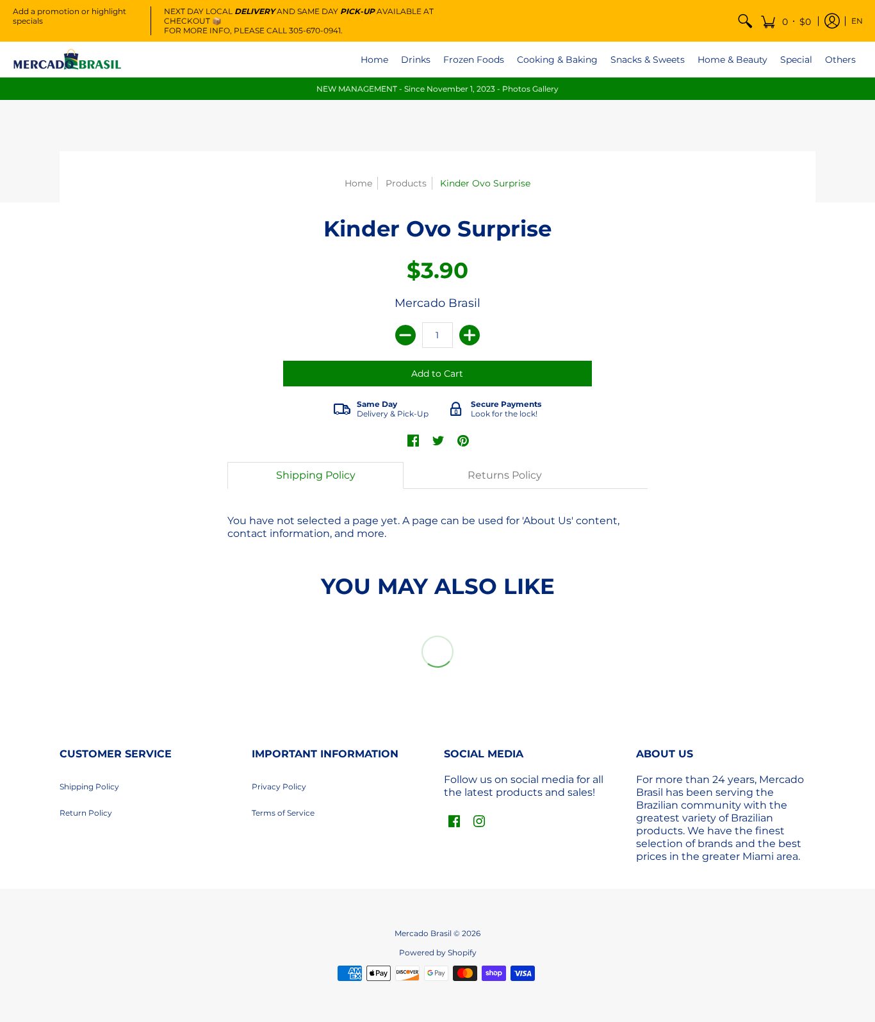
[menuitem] (744, 21)
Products (406, 183)
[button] (785, 21)
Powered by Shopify (438, 952)
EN (857, 21)
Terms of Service (283, 813)
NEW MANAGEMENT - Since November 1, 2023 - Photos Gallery (437, 89)
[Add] (469, 335)
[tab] (315, 475)
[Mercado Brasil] (67, 59)
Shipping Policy (89, 786)
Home (358, 183)
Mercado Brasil (437, 303)
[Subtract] (405, 335)
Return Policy (86, 813)
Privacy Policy (279, 786)
